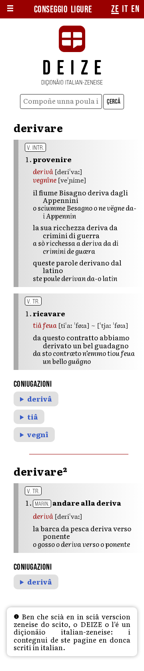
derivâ (39, 399)
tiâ (32, 417)
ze (115, 9)
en (135, 9)
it (125, 9)
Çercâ (113, 102)
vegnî (37, 434)
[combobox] (61, 101)
